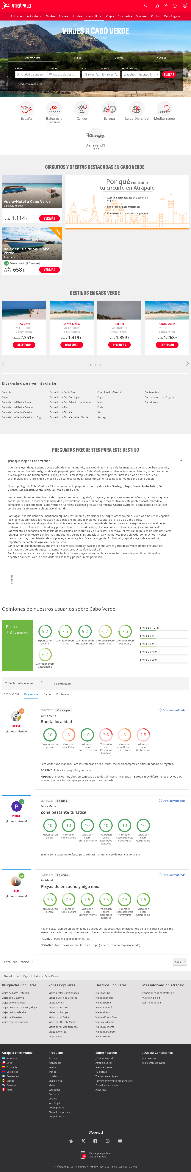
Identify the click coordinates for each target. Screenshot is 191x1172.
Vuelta (105, 68)
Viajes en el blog (151, 997)
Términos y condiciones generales (114, 1080)
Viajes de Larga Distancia (15, 993)
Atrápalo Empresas (59, 1112)
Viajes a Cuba (103, 993)
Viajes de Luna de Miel (14, 1012)
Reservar (24, 344)
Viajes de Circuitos (12, 1017)
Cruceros (54, 1094)
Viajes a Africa (56, 1002)
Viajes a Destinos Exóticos (63, 997)
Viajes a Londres (104, 997)
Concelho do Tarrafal (61, 412)
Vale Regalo (55, 1103)
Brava (5, 397)
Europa (109, 118)
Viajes (26, 976)
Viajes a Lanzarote (105, 1031)
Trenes (52, 1071)
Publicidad (101, 1071)
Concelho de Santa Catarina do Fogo (22, 417)
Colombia (12, 1067)
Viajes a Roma (103, 1002)
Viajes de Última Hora (14, 1002)
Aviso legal (101, 1089)
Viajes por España (58, 1007)
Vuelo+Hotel (55, 1080)
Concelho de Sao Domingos (65, 397)
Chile (9, 1062)
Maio (100, 402)
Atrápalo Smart (57, 1116)
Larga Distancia (137, 118)
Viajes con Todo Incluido (15, 1022)
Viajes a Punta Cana (106, 1017)
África (37, 976)
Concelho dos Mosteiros (110, 392)
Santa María (71, 324)
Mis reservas (149, 1058)
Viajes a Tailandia (105, 1022)
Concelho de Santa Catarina (17, 412)
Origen (19, 68)
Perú (9, 1089)
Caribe (82, 118)
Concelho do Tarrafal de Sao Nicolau (69, 417)
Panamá (11, 1085)
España (26, 118)
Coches (53, 1098)
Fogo (100, 397)
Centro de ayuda (151, 1002)
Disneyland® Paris (96, 147)
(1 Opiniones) (33, 263)
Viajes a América (57, 1031)
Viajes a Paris (103, 1012)
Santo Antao (152, 392)
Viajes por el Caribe (59, 1017)
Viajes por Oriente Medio (62, 1022)
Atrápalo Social (104, 1062)
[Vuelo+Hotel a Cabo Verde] (32, 191)
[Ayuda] (174, 6)
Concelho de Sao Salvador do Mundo (70, 402)
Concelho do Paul (59, 407)
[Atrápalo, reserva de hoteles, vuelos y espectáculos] (17, 6)
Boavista (6, 392)
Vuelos (52, 1067)
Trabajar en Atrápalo (107, 1076)
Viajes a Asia (55, 1036)
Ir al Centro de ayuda (153, 1062)
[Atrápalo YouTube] (120, 1141)
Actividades (55, 1062)
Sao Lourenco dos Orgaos (159, 397)
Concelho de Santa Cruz (63, 392)
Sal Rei (119, 324)
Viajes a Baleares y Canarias (64, 993)
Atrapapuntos (56, 1107)
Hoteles (53, 1076)
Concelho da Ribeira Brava (16, 402)
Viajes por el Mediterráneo (63, 1026)
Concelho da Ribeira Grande (17, 407)
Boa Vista (24, 324)
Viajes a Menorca (105, 1026)
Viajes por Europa (58, 1012)
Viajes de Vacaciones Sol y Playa (19, 1007)
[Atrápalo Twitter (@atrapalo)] (83, 1141)
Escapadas (54, 1089)
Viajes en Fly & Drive (13, 997)
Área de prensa (104, 1067)
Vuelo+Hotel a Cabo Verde (27, 201)
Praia (100, 407)
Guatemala (13, 1076)
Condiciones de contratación (158, 993)
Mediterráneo (164, 118)
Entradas (54, 1058)
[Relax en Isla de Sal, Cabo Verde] (32, 243)
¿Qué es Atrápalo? (105, 1058)
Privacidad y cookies (107, 1085)
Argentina (12, 1058)
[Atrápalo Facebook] (95, 1141)
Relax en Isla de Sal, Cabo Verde (26, 250)
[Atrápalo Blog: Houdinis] (71, 1141)
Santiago (102, 417)
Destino (52, 68)
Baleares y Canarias (54, 120)
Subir (178, 962)
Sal (99, 412)
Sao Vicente (151, 402)
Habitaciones (129, 68)
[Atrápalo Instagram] (108, 1141)
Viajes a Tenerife (104, 1007)
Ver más (49, 218)
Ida (84, 68)
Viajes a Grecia (103, 1036)
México (11, 1080)
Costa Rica (12, 1071)
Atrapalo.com (11, 976)
